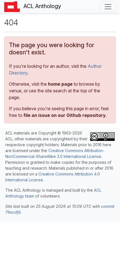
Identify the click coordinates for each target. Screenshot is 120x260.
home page (60, 84)
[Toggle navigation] (108, 6)
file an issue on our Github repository (64, 115)
